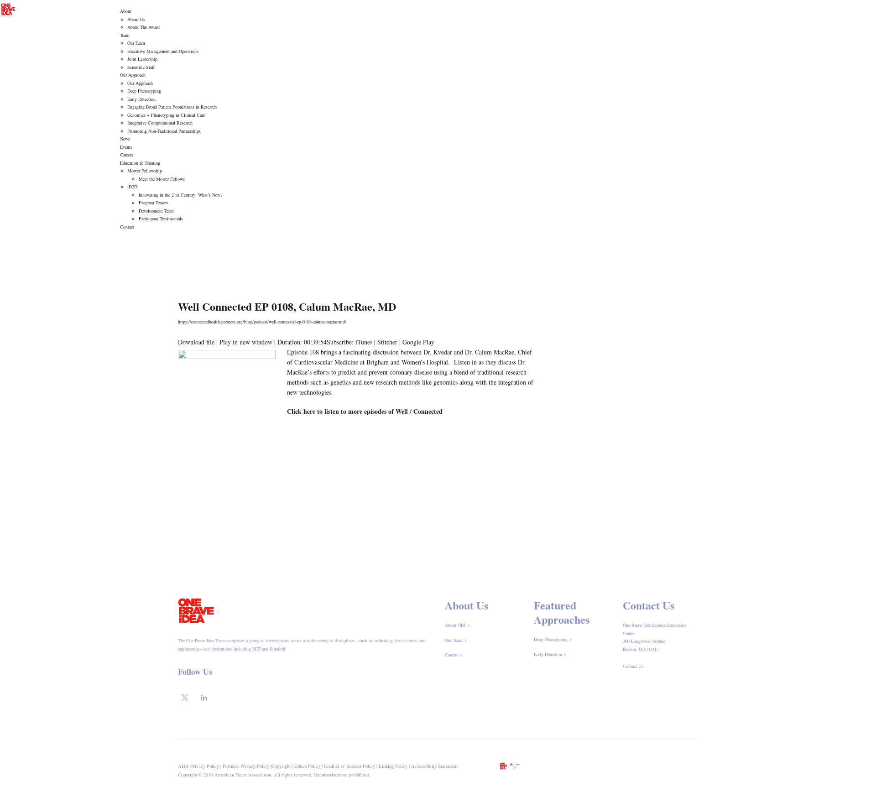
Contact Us (633, 666)
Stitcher (387, 342)
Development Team (156, 211)
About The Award (143, 27)
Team (125, 35)
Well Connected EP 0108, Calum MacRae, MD (287, 306)
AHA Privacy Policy (198, 766)
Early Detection (141, 99)
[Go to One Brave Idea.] (532, 263)
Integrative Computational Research (160, 123)
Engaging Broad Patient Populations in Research (172, 107)
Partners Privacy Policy (246, 766)
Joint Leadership (142, 59)
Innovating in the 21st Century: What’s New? (180, 195)
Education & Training (140, 163)
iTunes (363, 342)
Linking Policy (393, 766)
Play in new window (245, 342)
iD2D (132, 186)
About (125, 11)
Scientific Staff (141, 67)
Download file (196, 342)
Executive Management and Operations (162, 51)
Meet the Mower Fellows (162, 179)
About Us (136, 19)
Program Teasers (153, 202)
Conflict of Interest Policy (349, 766)
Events (126, 147)
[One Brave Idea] (8, 9)
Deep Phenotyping (144, 91)
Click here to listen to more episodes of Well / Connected (365, 411)
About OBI (455, 625)
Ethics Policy (307, 766)
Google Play (418, 342)
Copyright (281, 766)
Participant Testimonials (161, 218)
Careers (126, 154)
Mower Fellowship (144, 170)
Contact (127, 227)
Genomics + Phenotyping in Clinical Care (166, 115)
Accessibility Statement (434, 766)
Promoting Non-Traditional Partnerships (164, 131)
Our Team (136, 43)
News (125, 138)
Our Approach (133, 75)
